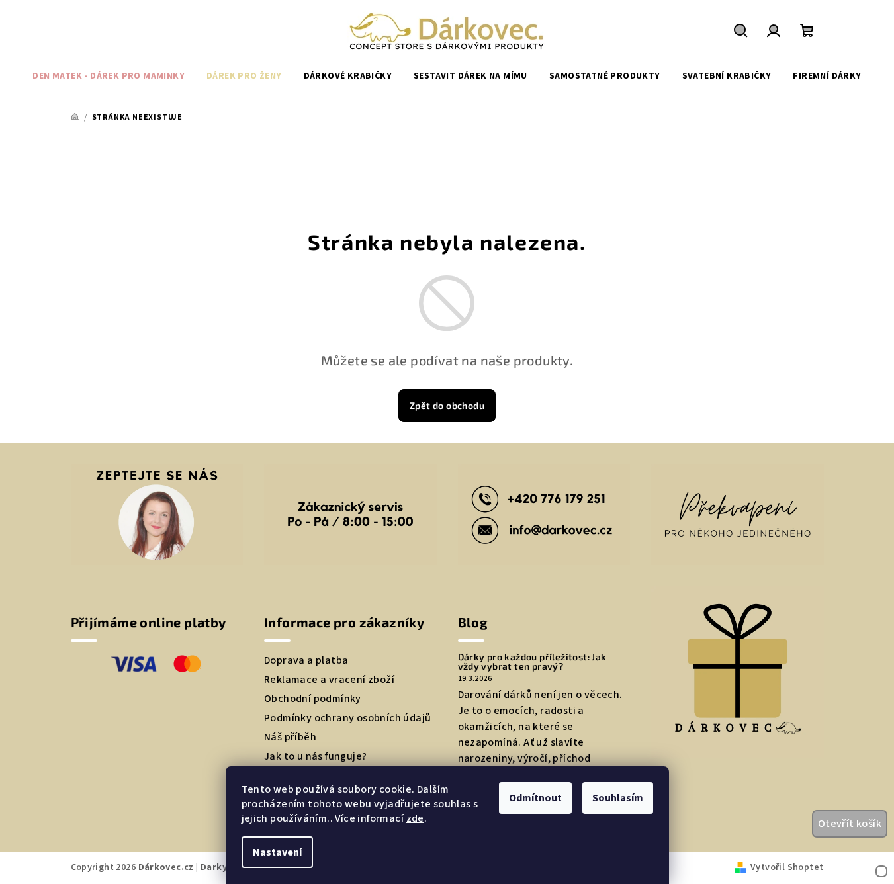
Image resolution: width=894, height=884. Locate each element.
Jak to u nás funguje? (315, 756)
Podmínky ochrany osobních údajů (347, 718)
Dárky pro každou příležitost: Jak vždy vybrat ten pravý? (532, 661)
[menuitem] (108, 76)
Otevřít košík (849, 824)
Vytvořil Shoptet (786, 867)
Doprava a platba (306, 660)
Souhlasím (617, 798)
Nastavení (277, 852)
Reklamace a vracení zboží (329, 679)
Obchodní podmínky (312, 698)
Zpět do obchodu (447, 405)
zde (415, 818)
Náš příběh (290, 737)
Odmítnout (535, 798)
